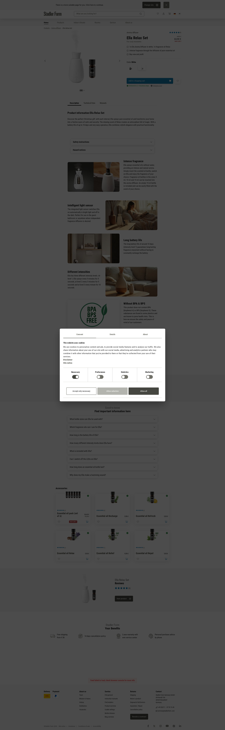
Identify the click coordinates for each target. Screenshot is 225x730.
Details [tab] (112, 334)
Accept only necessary (81, 391)
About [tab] (145, 334)
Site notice (67, 363)
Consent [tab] (79, 334)
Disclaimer (67, 360)
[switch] (100, 377)
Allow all (143, 391)
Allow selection (112, 391)
